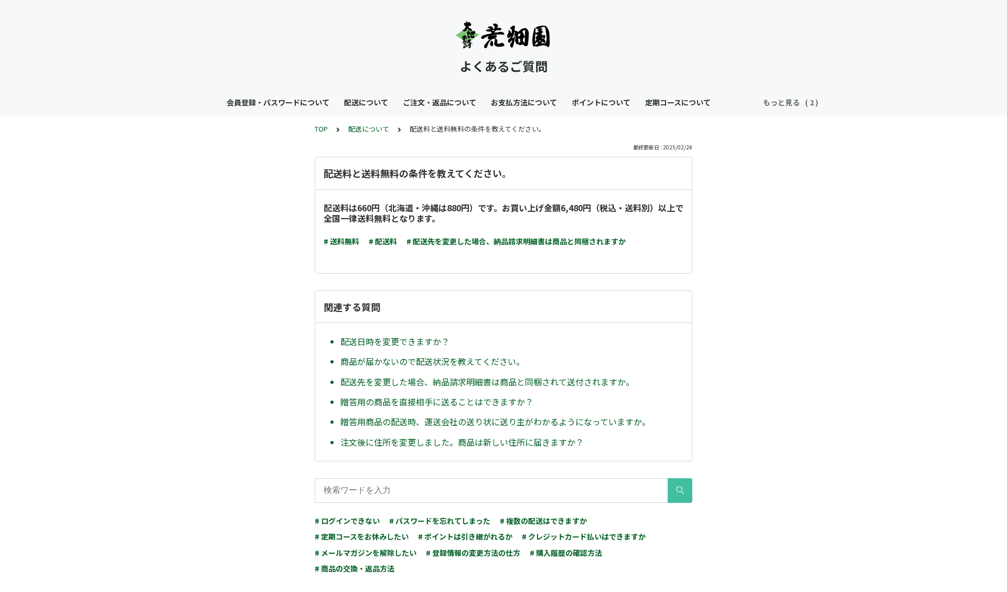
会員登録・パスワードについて (278, 102)
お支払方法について (524, 102)
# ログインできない (347, 520)
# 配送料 (383, 241)
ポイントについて (601, 102)
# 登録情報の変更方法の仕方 (473, 552)
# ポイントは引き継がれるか (465, 536)
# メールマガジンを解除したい (365, 552)
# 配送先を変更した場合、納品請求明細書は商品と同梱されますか (516, 241)
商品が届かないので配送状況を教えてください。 (432, 361)
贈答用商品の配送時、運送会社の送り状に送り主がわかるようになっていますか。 (495, 421)
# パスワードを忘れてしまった (439, 520)
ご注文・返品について (439, 102)
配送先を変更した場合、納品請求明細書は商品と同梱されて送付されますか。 (487, 381)
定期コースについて (678, 102)
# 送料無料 (341, 241)
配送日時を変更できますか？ (394, 341)
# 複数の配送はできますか (543, 520)
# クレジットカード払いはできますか (584, 536)
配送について (366, 102)
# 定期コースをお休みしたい (362, 536)
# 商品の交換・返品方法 (354, 568)
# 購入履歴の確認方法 (566, 552)
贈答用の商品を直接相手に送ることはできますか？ (436, 401)
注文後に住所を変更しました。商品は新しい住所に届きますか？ (462, 442)
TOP (321, 129)
